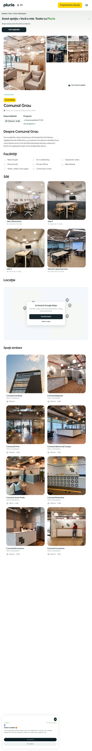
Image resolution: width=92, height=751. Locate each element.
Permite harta (46, 317)
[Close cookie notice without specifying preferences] (55, 719)
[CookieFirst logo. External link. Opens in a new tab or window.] (5, 725)
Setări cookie (46, 321)
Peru (10, 14)
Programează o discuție (70, 5)
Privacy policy (51, 723)
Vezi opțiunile (14, 30)
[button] (7, 723)
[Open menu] (86, 5)
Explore (4, 14)
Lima (15, 14)
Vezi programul (29, 124)
